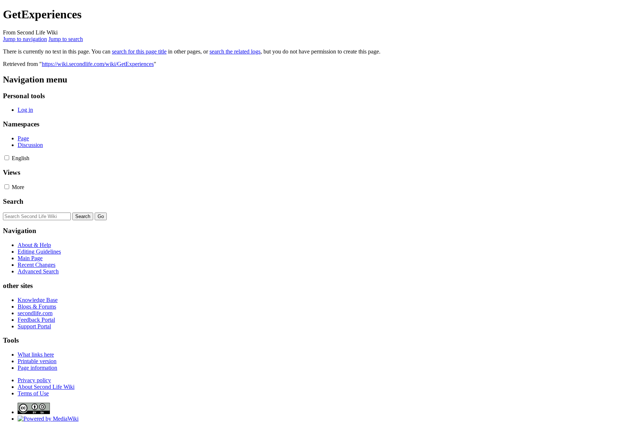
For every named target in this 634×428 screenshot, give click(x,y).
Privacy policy (34, 380)
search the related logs (234, 51)
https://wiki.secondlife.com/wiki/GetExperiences (98, 64)
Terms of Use (33, 393)
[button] (6, 157)
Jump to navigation (25, 39)
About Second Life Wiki (46, 387)
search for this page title (139, 51)
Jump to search (65, 39)
